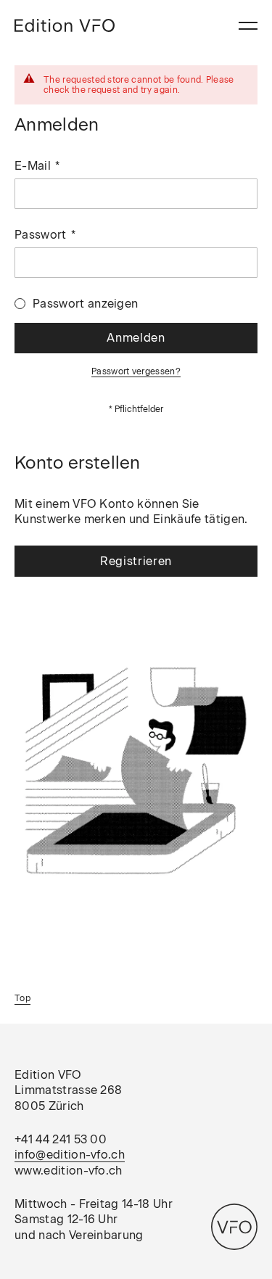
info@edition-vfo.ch (70, 1154)
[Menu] (248, 26)
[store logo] (65, 25)
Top (22, 998)
